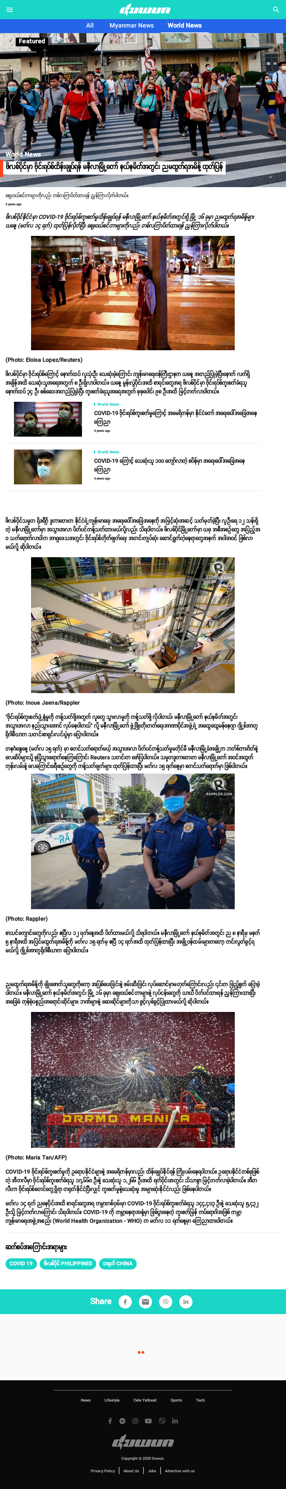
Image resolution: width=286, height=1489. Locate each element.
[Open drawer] (9, 9)
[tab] (90, 26)
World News (185, 26)
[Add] (125, 1301)
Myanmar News (132, 26)
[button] (21, 1263)
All (90, 26)
